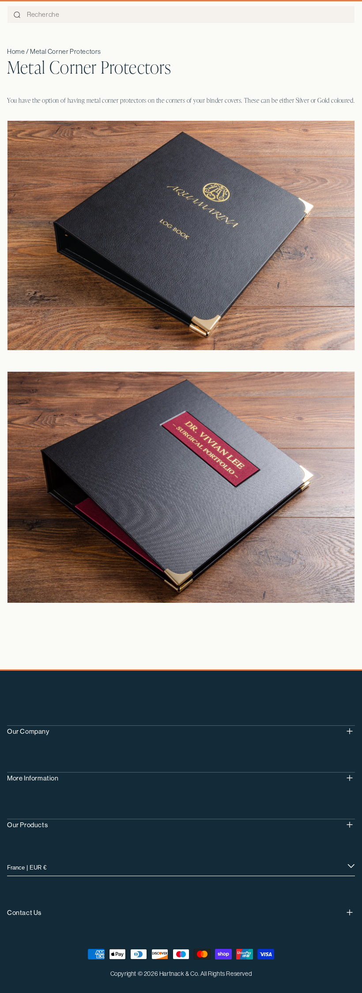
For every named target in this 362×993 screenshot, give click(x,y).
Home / (18, 51)
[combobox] (181, 14)
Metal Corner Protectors (65, 51)
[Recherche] (16, 15)
